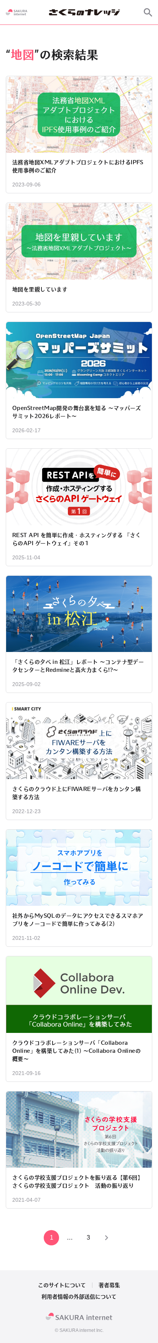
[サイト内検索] (148, 12)
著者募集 (109, 1285)
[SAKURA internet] (16, 12)
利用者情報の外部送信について (79, 1296)
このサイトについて (62, 1285)
